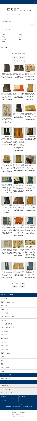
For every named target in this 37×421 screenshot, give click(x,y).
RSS (28, 406)
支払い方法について (12, 404)
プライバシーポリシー (20, 406)
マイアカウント (4, 396)
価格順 (19, 53)
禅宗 (20, 39)
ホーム (3, 29)
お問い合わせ (4, 400)
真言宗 (3, 37)
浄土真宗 (4, 39)
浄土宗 (20, 37)
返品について (29, 404)
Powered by (9, 417)
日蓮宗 (3, 41)
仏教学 (3, 34)
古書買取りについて (6, 378)
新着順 (23, 53)
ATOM (31, 406)
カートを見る (22, 396)
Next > (22, 58)
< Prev (15, 58)
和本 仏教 (8, 29)
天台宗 (20, 34)
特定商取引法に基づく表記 (10, 406)
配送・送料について (22, 404)
